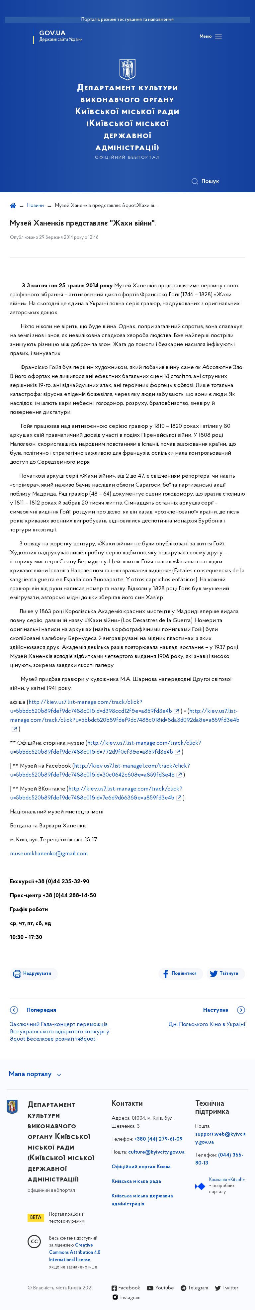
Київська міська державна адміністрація (142, 1200)
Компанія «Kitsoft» (227, 1179)
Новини (35, 205)
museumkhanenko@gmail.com (49, 854)
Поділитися (184, 973)
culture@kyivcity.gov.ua (156, 1152)
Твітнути (229, 973)
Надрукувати (37, 973)
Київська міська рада (136, 1181)
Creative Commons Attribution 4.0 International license (74, 1253)
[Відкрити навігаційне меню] (218, 37)
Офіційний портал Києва (141, 1167)
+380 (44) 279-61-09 (158, 1139)
